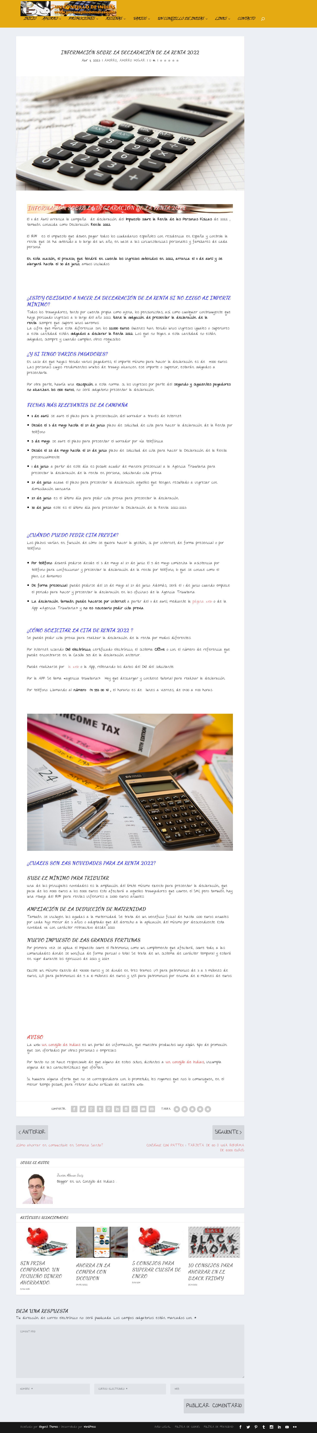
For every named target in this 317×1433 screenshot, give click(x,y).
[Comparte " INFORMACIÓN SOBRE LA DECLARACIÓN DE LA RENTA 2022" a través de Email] (143, 1109)
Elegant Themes (48, 1427)
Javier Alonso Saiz (70, 1175)
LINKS (220, 19)
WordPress (90, 1427)
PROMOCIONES (81, 19)
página (202, 601)
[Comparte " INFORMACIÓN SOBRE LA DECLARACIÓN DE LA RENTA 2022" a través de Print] (152, 1109)
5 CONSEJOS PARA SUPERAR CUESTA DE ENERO (156, 1269)
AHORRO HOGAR (132, 60)
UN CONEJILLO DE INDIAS (180, 19)
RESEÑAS (113, 19)
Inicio (30, 19)
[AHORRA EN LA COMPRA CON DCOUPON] (102, 1242)
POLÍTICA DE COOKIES (187, 1427)
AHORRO (49, 19)
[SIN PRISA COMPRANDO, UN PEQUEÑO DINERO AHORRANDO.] (46, 1241)
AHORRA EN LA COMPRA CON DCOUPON (93, 1271)
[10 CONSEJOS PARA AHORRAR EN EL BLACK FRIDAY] (214, 1242)
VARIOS (139, 19)
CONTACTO (246, 19)
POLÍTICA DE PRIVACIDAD (218, 1427)
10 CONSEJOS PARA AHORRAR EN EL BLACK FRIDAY (210, 1271)
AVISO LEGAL (162, 1427)
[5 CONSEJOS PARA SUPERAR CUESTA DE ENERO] (158, 1241)
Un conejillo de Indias (61, 1045)
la (72, 667)
